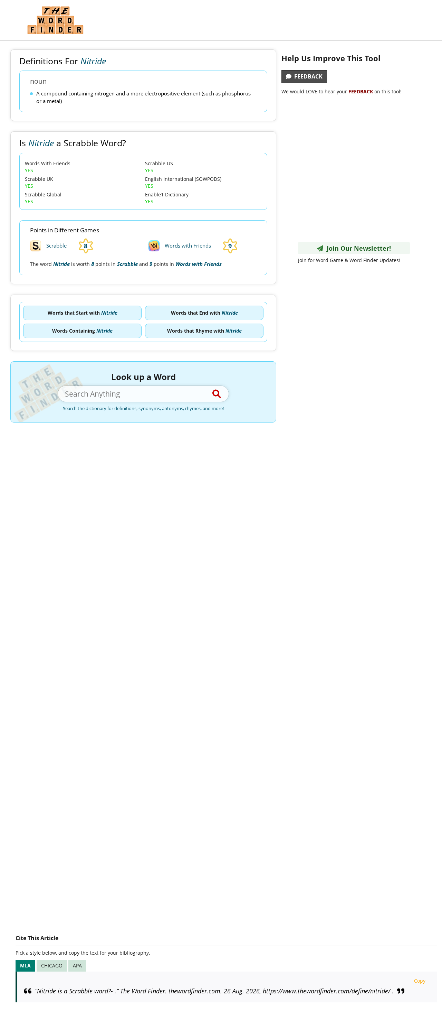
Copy (419, 980)
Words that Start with (82, 312)
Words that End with (204, 312)
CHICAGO (52, 965)
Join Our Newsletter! (357, 248)
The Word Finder (55, 20)
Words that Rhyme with (204, 330)
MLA (25, 965)
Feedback (307, 76)
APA (77, 965)
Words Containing (82, 330)
